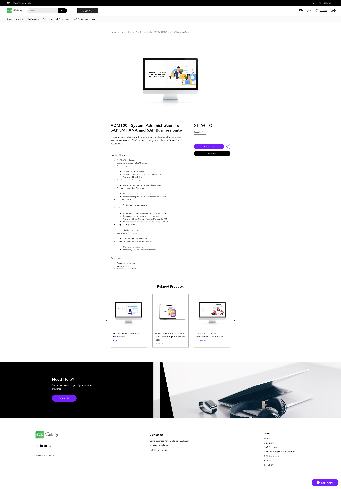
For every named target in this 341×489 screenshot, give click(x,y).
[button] (333, 10)
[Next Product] (234, 320)
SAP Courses (270, 447)
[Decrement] (196, 137)
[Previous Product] (106, 320)
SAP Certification (272, 456)
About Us (269, 442)
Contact (268, 460)
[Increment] (204, 137)
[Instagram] (50, 446)
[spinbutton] (200, 137)
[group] (170, 321)
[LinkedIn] (41, 446)
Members (269, 464)
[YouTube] (45, 446)
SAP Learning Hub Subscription (279, 451)
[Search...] (62, 10)
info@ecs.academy (159, 445)
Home (114, 32)
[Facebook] (37, 446)
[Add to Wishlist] (227, 146)
